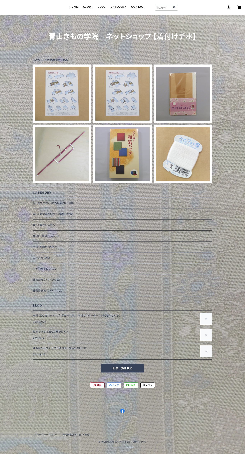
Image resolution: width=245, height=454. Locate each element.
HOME (73, 6)
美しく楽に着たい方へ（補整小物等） (53, 214)
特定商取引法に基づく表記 (76, 434)
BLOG (101, 6)
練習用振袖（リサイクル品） (48, 290)
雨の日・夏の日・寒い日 (46, 235)
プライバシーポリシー (46, 434)
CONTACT (138, 6)
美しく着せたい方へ (44, 224)
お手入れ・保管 (41, 257)
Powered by (118, 447)
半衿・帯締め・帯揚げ (45, 246)
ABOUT (88, 6)
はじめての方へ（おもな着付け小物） (53, 203)
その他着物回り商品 (44, 268)
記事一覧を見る (122, 368)
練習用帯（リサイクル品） (47, 279)
